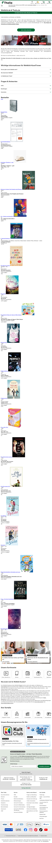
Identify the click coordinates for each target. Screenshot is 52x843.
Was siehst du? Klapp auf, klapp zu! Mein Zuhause (11, 314)
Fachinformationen (5, 800)
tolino (2, 85)
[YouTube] (45, 830)
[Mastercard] (11, 824)
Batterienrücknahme (18, 798)
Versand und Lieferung (32, 798)
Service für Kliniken (18, 812)
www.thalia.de (4, 686)
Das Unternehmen (5, 794)
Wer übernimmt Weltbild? (7, 72)
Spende (17, 714)
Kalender (28, 674)
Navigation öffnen (2, 6)
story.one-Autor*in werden (44, 803)
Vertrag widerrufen (26, 788)
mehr (2, 99)
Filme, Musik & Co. (6, 674)
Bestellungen (4, 88)
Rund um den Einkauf (32, 792)
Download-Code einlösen (32, 802)
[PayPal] (46, 824)
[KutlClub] (18, 830)
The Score (3, 545)
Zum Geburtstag (38, 714)
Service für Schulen (18, 802)
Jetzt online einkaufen (26, 30)
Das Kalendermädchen (5, 141)
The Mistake (3, 515)
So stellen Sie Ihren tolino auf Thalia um (13, 652)
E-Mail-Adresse (13, 764)
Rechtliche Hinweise (14, 761)
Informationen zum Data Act (32, 811)
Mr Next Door (4, 342)
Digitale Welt (42, 814)
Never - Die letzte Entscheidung (7, 599)
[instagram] (30, 830)
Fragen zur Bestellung (32, 794)
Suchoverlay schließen (32, 5)
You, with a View (4, 427)
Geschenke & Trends (38, 674)
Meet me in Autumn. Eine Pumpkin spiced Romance (11, 189)
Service (15, 792)
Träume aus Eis (4, 398)
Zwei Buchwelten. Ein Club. (13, 736)
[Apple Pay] (37, 824)
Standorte (3, 802)
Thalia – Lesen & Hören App (45, 797)
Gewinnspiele (28, 714)
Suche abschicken (11, 6)
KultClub (42, 818)
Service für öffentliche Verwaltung (19, 809)
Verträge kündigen (31, 806)
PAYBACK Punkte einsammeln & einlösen (38, 736)
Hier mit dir (3, 293)
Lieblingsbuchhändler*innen (45, 800)
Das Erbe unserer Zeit (5, 486)
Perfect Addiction (4, 371)
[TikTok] (40, 830)
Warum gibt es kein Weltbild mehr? (9, 69)
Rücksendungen (17, 800)
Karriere (3, 796)
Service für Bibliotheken (19, 804)
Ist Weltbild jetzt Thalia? (6, 76)
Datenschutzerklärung (32, 808)
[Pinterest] (35, 830)
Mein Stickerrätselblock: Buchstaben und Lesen (10, 572)
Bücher (17, 674)
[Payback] (9, 830)
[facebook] (25, 830)
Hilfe (15, 794)
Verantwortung (4, 804)
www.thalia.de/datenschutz (7, 703)
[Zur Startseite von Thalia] (7, 2)
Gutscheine (3, 92)
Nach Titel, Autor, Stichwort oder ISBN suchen (17, 5)
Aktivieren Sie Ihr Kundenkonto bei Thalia (38, 652)
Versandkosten (46, 841)
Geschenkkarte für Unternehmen (44, 808)
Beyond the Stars (4, 628)
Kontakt (15, 796)
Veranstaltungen (43, 816)
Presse (2, 798)
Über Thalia (3, 792)
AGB (2, 810)
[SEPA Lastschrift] (19, 824)
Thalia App (42, 794)
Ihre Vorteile (42, 792)
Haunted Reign (4, 111)
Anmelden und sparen (44, 766)
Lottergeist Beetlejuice (5, 238)
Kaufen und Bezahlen (31, 796)
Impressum (3, 808)
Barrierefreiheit (4, 806)
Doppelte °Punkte (6, 714)
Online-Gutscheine (31, 800)
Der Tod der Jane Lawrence (6, 456)
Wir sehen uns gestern (5, 265)
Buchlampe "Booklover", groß (7, 162)
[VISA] (4, 824)
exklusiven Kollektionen (27, 693)
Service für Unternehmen (19, 806)
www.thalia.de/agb (38, 701)
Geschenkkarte (43, 805)
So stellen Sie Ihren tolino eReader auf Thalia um (26, 13)
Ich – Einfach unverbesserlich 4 (7, 216)
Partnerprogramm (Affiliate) (44, 811)
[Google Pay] (29, 824)
